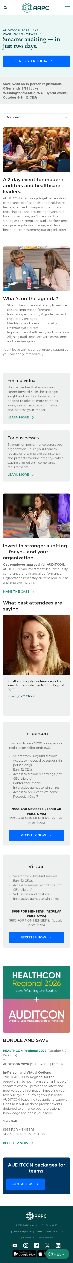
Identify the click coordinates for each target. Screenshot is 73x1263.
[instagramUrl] (25, 1245)
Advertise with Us (54, 1231)
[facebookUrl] (36, 1245)
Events (21, 17)
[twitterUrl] (47, 1245)
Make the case (16, 591)
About (35, 1225)
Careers (38, 1231)
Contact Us (22, 1184)
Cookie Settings (45, 1237)
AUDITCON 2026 (43, 17)
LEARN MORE (18, 474)
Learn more (18, 417)
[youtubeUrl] (15, 1245)
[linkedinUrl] (58, 1245)
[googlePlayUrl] (24, 1253)
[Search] (5, 7)
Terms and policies (22, 1231)
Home (7, 17)
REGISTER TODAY (33, 61)
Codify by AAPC (49, 1225)
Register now (33, 835)
